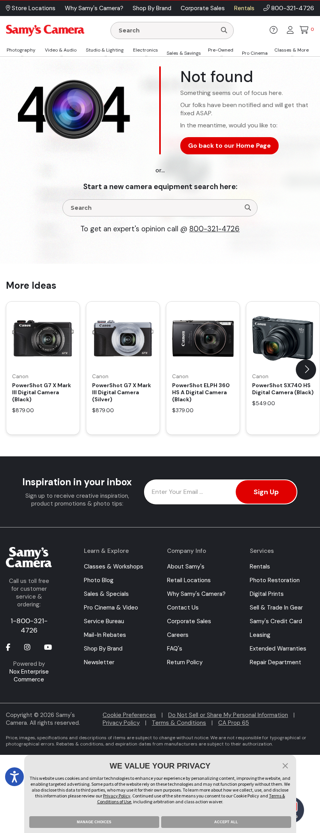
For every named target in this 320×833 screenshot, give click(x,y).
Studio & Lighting (105, 50)
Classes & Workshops (113, 566)
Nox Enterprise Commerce (29, 675)
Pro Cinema (255, 53)
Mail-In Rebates (105, 635)
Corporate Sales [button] (203, 8)
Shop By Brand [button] (152, 8)
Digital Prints (267, 594)
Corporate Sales (189, 621)
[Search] (224, 30)
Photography (21, 50)
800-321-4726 (292, 8)
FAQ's (174, 648)
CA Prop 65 (233, 723)
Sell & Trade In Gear (276, 607)
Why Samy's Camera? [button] (94, 8)
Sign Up (266, 492)
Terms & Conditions (179, 723)
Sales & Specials (106, 594)
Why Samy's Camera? (196, 594)
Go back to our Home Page (229, 145)
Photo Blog (99, 580)
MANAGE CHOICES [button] (94, 822)
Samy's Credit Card (276, 621)
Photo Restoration (275, 580)
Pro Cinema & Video (111, 607)
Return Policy (185, 662)
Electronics (145, 50)
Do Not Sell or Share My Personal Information (228, 715)
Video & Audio (60, 50)
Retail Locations (189, 580)
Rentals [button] (244, 8)
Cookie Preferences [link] (129, 715)
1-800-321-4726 (29, 625)
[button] (306, 369)
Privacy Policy (121, 723)
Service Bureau (104, 621)
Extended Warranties (278, 648)
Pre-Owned (220, 50)
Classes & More (291, 50)
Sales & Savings (184, 53)
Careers (177, 635)
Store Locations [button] (32, 8)
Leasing (260, 635)
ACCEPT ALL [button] (226, 822)
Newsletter (99, 662)
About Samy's (185, 566)
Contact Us (183, 607)
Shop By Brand (103, 648)
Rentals (260, 566)
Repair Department (275, 662)
